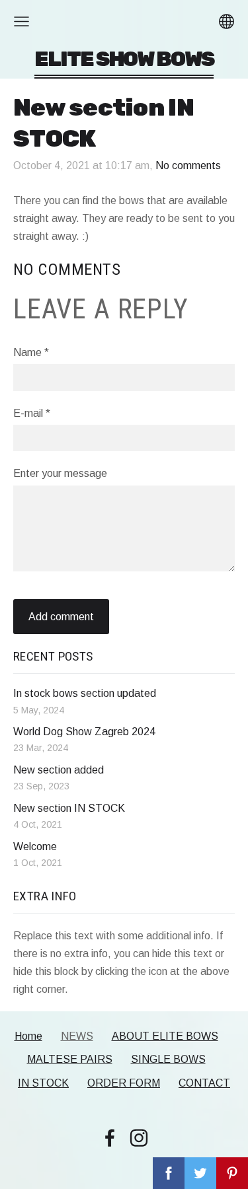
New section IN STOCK (69, 808)
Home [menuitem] (28, 1036)
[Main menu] (21, 21)
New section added (58, 769)
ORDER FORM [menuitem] (123, 1083)
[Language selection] (226, 21)
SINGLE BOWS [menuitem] (168, 1059)
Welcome (35, 846)
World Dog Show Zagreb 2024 (84, 731)
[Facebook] (110, 1137)
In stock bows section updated (84, 693)
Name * (31, 352)
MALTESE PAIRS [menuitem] (69, 1059)
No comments (188, 165)
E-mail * (31, 413)
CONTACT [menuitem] (204, 1083)
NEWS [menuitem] (77, 1036)
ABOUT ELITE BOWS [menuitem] (165, 1036)
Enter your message (60, 473)
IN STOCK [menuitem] (43, 1083)
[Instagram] (139, 1137)
